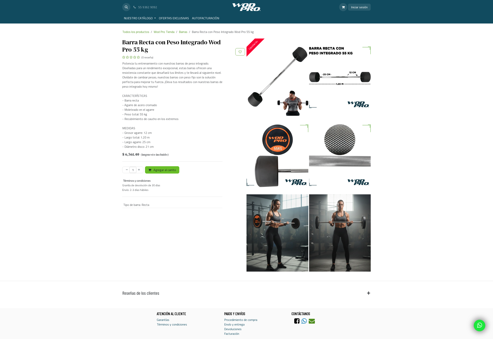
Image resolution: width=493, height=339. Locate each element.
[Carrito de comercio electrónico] (343, 7)
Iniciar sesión (359, 7)
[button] (126, 7)
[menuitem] (139, 18)
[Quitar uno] (126, 170)
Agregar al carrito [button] (164, 170)
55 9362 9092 (147, 7)
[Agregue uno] (139, 170)
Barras (183, 31)
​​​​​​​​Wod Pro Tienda (164, 31)
